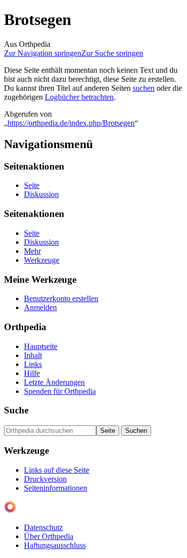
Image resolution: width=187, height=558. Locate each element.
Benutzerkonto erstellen (61, 298)
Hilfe (32, 373)
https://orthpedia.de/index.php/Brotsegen (71, 123)
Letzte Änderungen (54, 382)
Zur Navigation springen (42, 53)
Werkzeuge (41, 260)
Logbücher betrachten (79, 97)
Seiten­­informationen (55, 488)
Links (33, 364)
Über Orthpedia (48, 536)
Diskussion (41, 194)
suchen (144, 88)
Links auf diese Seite (56, 470)
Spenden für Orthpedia (60, 391)
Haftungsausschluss (55, 545)
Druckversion (45, 479)
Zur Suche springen (112, 53)
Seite (31, 185)
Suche (16, 410)
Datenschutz (43, 527)
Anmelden (40, 307)
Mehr (32, 251)
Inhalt (33, 355)
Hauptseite (40, 346)
